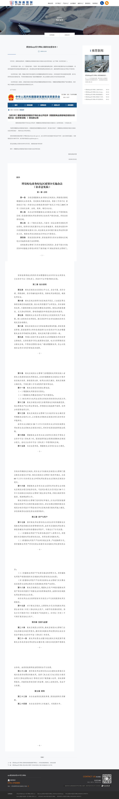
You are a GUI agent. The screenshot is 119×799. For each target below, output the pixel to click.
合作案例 (72, 3)
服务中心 (80, 3)
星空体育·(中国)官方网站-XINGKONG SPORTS (69, 796)
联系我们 (95, 3)
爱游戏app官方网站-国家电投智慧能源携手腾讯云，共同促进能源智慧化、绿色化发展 (34, 762)
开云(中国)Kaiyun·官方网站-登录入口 (26, 793)
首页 (57, 23)
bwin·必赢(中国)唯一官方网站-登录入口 (26, 796)
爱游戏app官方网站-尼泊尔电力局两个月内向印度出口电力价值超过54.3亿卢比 (32, 765)
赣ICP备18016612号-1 (91, 785)
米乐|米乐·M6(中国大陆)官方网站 (46, 796)
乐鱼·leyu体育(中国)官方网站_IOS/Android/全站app (50, 793)
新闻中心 (61, 23)
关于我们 (58, 3)
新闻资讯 (87, 3)
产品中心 (65, 3)
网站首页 (50, 3)
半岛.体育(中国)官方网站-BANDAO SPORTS (76, 793)
